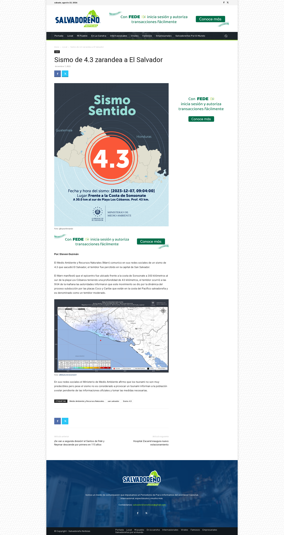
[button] (226, 36)
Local (64, 47)
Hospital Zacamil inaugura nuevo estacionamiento (151, 443)
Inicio (56, 47)
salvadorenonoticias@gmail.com (149, 505)
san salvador (113, 401)
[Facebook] (224, 3)
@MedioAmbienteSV (68, 375)
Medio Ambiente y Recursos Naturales (87, 401)
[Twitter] (228, 3)
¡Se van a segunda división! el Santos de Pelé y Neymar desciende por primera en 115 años (79, 443)
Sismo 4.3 (127, 401)
